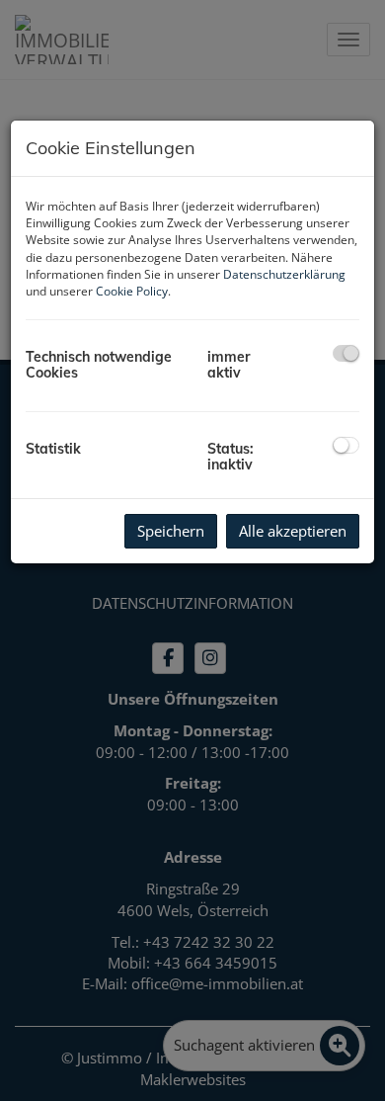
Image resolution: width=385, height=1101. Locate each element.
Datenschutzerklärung (284, 274)
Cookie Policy (132, 291)
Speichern (170, 531)
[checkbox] (346, 353)
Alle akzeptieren (292, 531)
